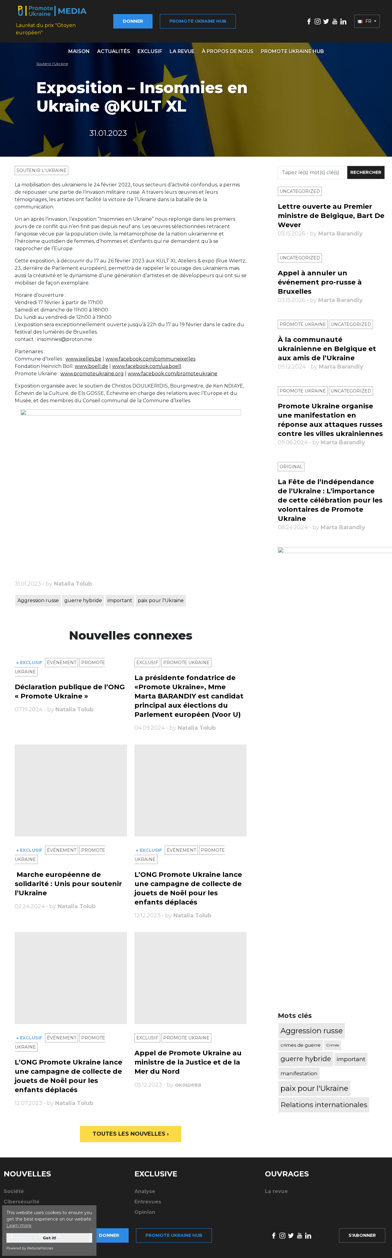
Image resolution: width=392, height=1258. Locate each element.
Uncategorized (300, 191)
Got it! (49, 1238)
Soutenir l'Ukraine (52, 63)
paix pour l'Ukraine (161, 600)
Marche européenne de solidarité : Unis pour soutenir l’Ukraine (68, 883)
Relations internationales (324, 1104)
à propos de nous (228, 51)
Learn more (19, 1225)
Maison (79, 51)
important (119, 600)
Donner (133, 21)
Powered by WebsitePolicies (29, 1248)
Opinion (144, 1212)
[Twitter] (326, 21)
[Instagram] (318, 21)
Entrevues (147, 1202)
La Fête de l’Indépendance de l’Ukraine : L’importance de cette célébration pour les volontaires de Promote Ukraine (330, 500)
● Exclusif (29, 662)
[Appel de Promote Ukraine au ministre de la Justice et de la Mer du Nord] (190, 978)
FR (368, 21)
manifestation (299, 1073)
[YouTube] (335, 21)
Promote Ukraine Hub (292, 51)
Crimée (332, 1045)
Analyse (144, 1191)
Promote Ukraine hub (197, 21)
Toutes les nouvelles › (130, 1133)
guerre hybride (83, 600)
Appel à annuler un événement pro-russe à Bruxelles (320, 282)
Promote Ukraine (186, 662)
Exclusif (150, 51)
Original (291, 466)
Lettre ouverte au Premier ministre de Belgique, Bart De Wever (331, 215)
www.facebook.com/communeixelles (150, 359)
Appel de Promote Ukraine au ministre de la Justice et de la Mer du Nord (188, 1062)
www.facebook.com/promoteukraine (172, 374)
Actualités (113, 51)
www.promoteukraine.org (92, 374)
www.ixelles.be (83, 359)
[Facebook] (309, 21)
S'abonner (362, 1235)
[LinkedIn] (343, 21)
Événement (61, 662)
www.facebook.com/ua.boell (146, 366)
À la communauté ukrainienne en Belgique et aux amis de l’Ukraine (327, 348)
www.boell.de (91, 366)
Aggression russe (38, 600)
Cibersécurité (22, 1202)
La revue (182, 51)
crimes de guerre (301, 1045)
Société (14, 1191)
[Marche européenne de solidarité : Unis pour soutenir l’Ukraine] (71, 790)
